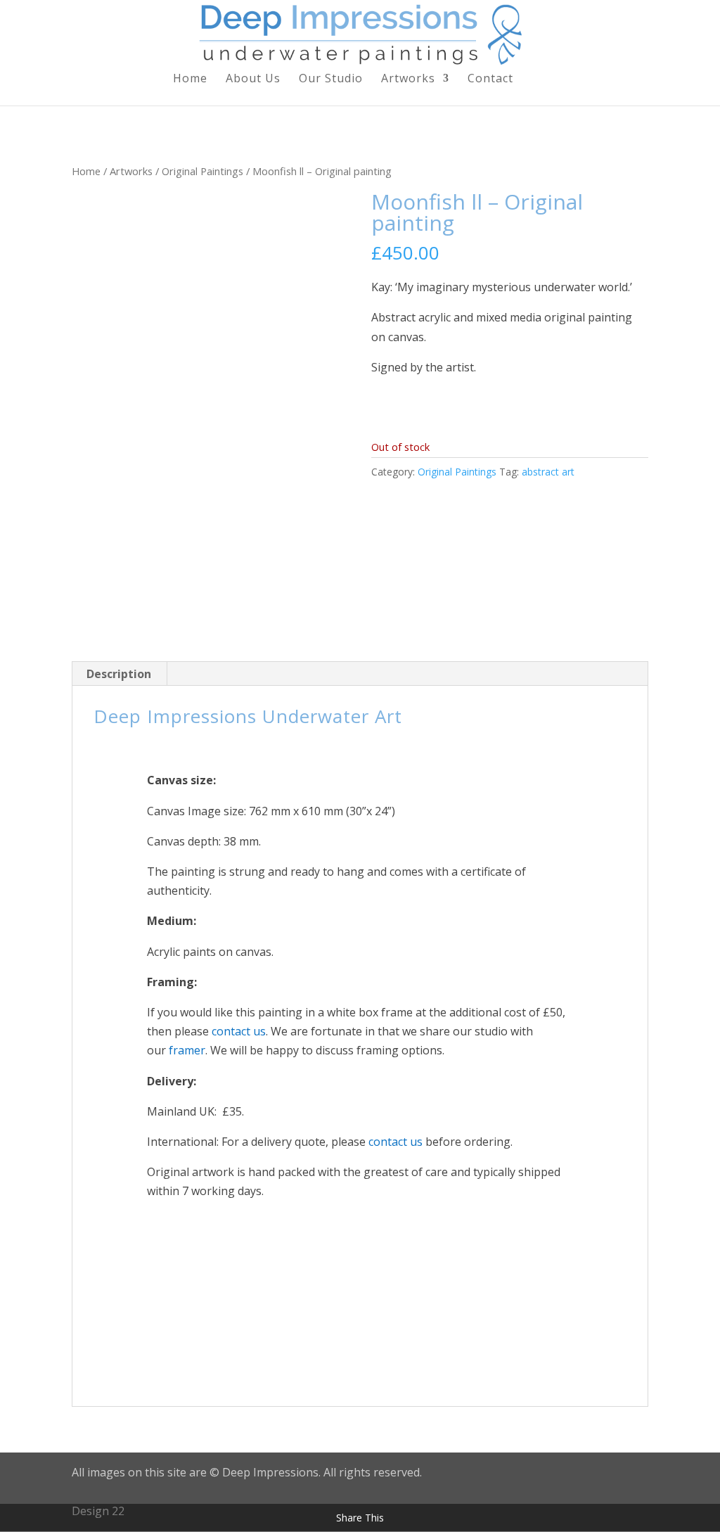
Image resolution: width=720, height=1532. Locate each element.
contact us (239, 1031)
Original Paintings (202, 171)
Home (190, 79)
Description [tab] (118, 674)
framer (185, 1050)
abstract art (548, 471)
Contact (490, 79)
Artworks (408, 79)
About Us (253, 79)
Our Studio (331, 79)
